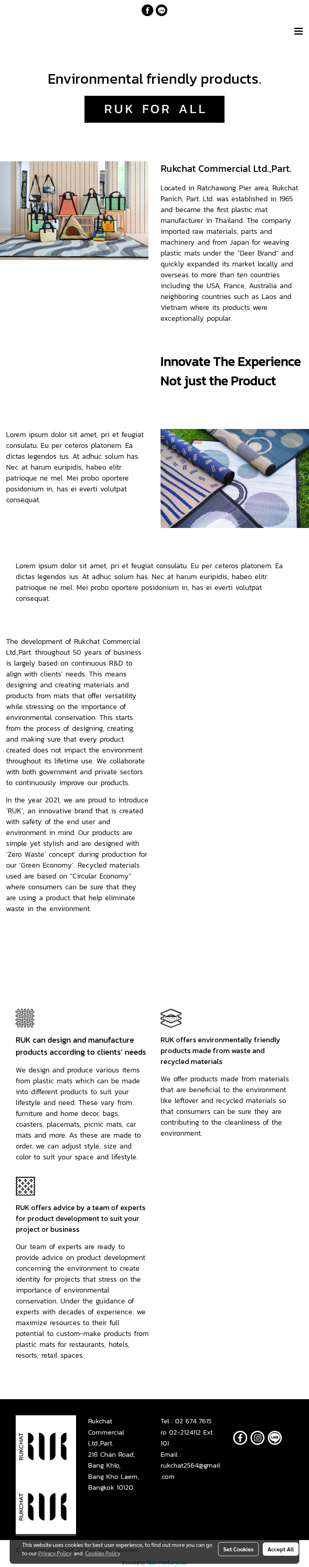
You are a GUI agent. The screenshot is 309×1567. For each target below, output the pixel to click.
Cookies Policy (102, 1553)
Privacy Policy (54, 1553)
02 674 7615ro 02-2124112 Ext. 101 (187, 1432)
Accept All (281, 1549)
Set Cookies (238, 1549)
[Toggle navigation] (298, 32)
